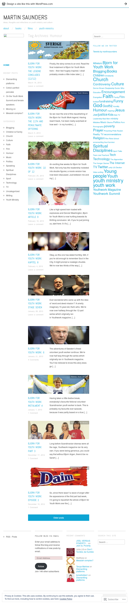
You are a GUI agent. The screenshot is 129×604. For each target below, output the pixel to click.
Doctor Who (119, 88)
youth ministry (108, 180)
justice (103, 114)
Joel (95, 114)
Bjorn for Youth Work (105, 65)
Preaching (108, 130)
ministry (114, 118)
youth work (104, 184)
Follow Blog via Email (47, 536)
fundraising (106, 101)
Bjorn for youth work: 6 (36, 350)
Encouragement (113, 91)
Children (98, 75)
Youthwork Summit (106, 193)
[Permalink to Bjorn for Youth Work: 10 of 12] (58, 151)
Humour (73, 42)
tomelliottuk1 (82, 575)
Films (30, 28)
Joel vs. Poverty (83, 545)
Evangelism (97, 97)
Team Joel (97, 155)
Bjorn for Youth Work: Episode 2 (35, 496)
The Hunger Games (101, 163)
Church (9, 136)
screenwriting (98, 142)
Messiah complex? (14, 113)
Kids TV (117, 115)
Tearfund (105, 155)
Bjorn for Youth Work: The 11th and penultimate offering (35, 121)
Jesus (120, 109)
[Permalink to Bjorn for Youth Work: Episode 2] (58, 478)
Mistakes (96, 122)
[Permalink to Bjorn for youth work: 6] (58, 336)
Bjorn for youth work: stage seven (35, 303)
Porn (123, 122)
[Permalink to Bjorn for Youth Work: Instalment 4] (58, 385)
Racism (120, 130)
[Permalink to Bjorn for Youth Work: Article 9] (58, 196)
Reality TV (98, 134)
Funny (118, 100)
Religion (99, 138)
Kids (110, 114)
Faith (68, 93)
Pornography (98, 126)
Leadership (97, 118)
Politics (9, 161)
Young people (105, 173)
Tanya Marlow (82, 566)
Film (8, 148)
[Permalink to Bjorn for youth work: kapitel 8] (58, 242)
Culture (9, 140)
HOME (6, 64)
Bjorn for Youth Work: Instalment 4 (35, 401)
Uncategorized (12, 191)
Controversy (102, 84)
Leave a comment (35, 86)
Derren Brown (98, 88)
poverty (109, 126)
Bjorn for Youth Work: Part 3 (35, 447)
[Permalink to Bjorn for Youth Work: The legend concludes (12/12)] (58, 50)
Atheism (97, 63)
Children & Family (14, 131)
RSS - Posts (11, 536)
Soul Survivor (109, 142)
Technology (11, 182)
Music (8, 157)
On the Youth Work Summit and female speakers (15, 100)
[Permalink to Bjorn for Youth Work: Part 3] (58, 430)
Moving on (11, 108)
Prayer (98, 129)
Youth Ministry (46, 28)
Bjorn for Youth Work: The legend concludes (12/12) (35, 71)
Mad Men (106, 118)
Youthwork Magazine (107, 189)
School (116, 138)
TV (7, 186)
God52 (108, 105)
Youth (112, 176)
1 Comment (33, 412)
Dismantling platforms (81, 570)
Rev (107, 138)
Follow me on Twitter (105, 45)
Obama (110, 122)
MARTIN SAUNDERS (25, 17)
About (6, 28)
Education (97, 92)
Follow (41, 566)
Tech (113, 154)
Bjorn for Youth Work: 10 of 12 (37, 167)
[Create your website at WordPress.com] (64, 4)
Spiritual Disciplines (103, 148)
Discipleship (109, 88)
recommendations (112, 134)
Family (116, 97)
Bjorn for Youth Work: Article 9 (35, 213)
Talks (120, 151)
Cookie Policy (66, 598)
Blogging (10, 127)
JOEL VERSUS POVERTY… (83, 541)
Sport (8, 178)
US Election (117, 167)
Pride (114, 130)
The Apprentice (116, 159)
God (97, 105)
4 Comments (33, 359)
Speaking (10, 165)
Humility (116, 106)
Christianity (109, 75)
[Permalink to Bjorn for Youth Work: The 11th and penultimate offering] (58, 101)
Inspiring (111, 110)
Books (18, 28)
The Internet (117, 163)
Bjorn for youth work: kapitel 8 (35, 258)
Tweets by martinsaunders (105, 51)
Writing (9, 195)
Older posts (58, 517)
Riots (111, 138)
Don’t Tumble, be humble (85, 550)
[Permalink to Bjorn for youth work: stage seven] (58, 286)
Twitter (103, 166)
